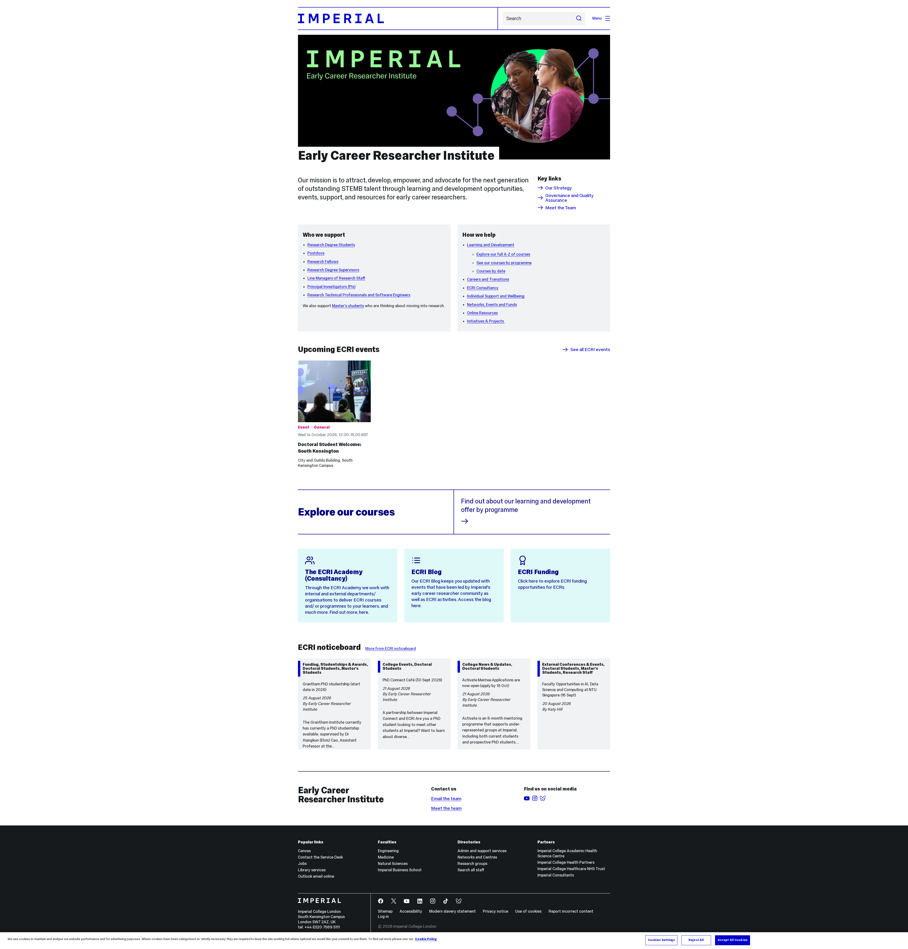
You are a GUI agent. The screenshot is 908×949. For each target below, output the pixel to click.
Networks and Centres (477, 857)
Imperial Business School (399, 869)
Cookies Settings (661, 940)
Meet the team (446, 808)
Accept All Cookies (732, 940)
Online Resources (482, 312)
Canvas (304, 850)
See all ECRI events (590, 349)
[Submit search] (578, 18)
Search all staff (471, 869)
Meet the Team (560, 207)
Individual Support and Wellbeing (495, 296)
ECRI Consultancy (482, 287)
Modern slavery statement (452, 911)
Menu (597, 18)
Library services (312, 869)
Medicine (386, 857)
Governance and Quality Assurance (569, 197)
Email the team (446, 798)
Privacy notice (495, 911)
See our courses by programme (504, 262)
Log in (383, 916)
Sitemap (385, 911)
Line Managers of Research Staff (336, 278)
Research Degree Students (331, 244)
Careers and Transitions (488, 279)
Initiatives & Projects (486, 321)
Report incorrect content (571, 911)
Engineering (388, 850)
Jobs (302, 863)
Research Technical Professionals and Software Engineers (358, 294)
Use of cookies (528, 911)
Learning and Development (490, 244)
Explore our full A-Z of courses (503, 254)
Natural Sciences (393, 863)
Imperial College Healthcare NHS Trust (571, 868)
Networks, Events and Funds (492, 304)
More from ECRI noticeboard (390, 648)
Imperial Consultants (555, 875)
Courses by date (490, 271)
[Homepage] (398, 18)
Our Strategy (558, 188)
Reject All (696, 940)
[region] (454, 940)
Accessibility (411, 911)
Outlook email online (316, 876)
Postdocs (315, 253)
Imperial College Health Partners (565, 862)
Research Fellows (322, 261)
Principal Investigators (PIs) (331, 286)
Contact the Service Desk (320, 857)
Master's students (348, 305)
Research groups (472, 863)
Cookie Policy (426, 939)
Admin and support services (482, 850)
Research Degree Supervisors (333, 269)
